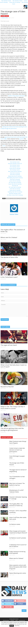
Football (6, 16)
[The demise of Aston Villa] (14, 249)
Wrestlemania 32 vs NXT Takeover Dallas (16, 491)
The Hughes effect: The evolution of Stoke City (13, 230)
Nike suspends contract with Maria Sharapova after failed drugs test (17, 566)
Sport (2, 16)
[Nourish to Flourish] (14, 378)
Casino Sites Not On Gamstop (15, 184)
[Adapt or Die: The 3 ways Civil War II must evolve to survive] (14, 398)
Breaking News (6, 620)
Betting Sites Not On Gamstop (15, 176)
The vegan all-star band (9, 345)
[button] (5, 7)
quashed (21, 138)
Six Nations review (14, 524)
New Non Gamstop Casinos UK (15, 163)
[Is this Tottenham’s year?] (14, 268)
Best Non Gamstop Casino (15, 193)
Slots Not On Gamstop (15, 173)
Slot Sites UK (15, 185)
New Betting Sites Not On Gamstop (15, 177)
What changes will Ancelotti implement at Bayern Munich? (18, 532)
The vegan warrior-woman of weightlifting (17, 470)
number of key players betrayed (16, 95)
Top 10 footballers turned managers (17, 477)
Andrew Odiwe (5, 17)
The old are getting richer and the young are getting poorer (12, 429)
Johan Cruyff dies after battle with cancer (17, 518)
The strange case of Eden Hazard (16, 463)
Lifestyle (12, 620)
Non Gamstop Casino (15, 162)
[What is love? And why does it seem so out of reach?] (14, 356)
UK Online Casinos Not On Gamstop (15, 195)
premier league (22, 198)
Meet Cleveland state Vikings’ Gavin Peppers (17, 442)
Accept (11, 625)
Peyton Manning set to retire (17, 573)
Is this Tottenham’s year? (9, 277)
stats (3, 145)
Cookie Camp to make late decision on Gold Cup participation (17, 449)
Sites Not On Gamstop (15, 179)
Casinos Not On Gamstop (14, 2)
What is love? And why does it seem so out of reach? (14, 366)
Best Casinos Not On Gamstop (15, 171)
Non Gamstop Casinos (15, 165)
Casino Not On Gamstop (15, 188)
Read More (17, 625)
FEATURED (5, 327)
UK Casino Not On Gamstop (15, 182)
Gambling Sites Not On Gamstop (15, 192)
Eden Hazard (15, 198)
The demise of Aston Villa (9, 257)
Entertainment (22, 620)
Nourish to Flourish (7, 387)
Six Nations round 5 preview (17, 538)
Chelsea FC (8, 198)
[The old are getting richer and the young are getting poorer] (14, 420)
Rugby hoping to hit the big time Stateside (17, 552)
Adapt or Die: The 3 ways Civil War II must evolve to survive (13, 407)
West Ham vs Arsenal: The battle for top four (17, 484)
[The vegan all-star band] (14, 336)
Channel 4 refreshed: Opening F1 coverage (18, 498)
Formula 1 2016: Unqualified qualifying (17, 511)
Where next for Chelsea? (9, 237)
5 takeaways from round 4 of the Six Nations (17, 545)
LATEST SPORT (6, 437)
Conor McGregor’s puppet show (17, 457)
